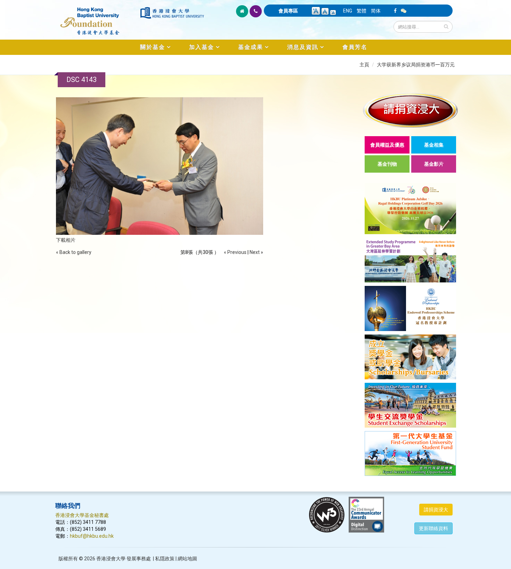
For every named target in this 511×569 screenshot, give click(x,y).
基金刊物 (387, 164)
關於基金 (152, 47)
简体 (376, 11)
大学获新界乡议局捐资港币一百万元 (416, 64)
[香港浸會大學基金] (97, 17)
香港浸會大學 (110, 558)
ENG (347, 11)
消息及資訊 (302, 47)
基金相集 (434, 145)
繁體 (361, 11)
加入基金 (201, 47)
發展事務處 (139, 558)
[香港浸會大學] (172, 13)
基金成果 (250, 47)
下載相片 (65, 240)
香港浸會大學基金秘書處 (82, 515)
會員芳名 (354, 47)
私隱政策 (165, 558)
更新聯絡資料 (433, 528)
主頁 (364, 64)
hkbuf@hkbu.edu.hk (92, 536)
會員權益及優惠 (387, 145)
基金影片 (434, 164)
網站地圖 (187, 558)
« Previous (235, 252)
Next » (256, 252)
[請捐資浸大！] (410, 109)
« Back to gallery (73, 252)
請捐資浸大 (436, 509)
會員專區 (288, 11)
